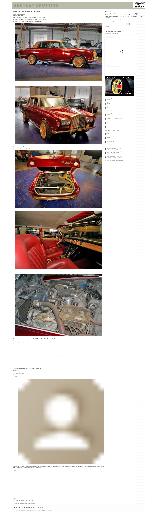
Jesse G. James (44, 19)
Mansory (108, 142)
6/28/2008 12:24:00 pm (20, 373)
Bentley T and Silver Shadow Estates (113, 153)
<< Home (14, 498)
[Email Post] (59, 374)
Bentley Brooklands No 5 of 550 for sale (114, 156)
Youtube (108, 104)
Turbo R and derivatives (111, 119)
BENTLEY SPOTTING (36, 5)
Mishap (108, 107)
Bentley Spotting (109, 110)
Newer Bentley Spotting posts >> (24, 503)
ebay (107, 106)
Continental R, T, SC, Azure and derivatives (114, 118)
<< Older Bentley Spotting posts (23, 500)
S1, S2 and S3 (109, 122)
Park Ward (108, 138)
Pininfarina (108, 137)
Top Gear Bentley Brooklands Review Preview (115, 149)
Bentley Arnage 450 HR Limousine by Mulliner (115, 160)
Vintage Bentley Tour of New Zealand (113, 152)
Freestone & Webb (110, 134)
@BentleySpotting (114, 33)
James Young (109, 136)
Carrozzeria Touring (110, 141)
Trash (108, 102)
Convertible (109, 108)
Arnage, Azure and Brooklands (112, 117)
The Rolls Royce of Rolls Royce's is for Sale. (114, 157)
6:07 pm (16, 464)
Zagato (108, 144)
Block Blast (98, 466)
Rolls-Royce (109, 126)
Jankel (108, 133)
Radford (108, 140)
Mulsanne (108, 114)
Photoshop (108, 103)
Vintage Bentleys (110, 125)
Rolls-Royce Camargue (111, 127)
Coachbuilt (108, 99)
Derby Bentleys (109, 123)
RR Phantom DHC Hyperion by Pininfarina (114, 148)
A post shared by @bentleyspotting (121, 70)
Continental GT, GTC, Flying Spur (112, 115)
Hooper (108, 132)
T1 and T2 (108, 121)
